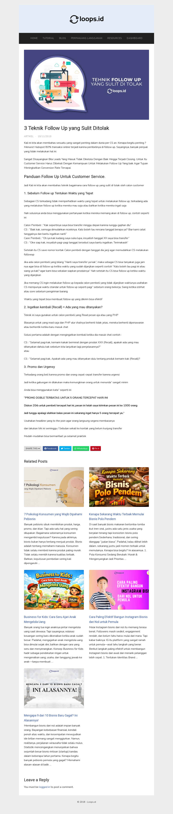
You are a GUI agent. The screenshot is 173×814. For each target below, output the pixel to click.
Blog (62, 38)
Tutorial (48, 38)
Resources (114, 38)
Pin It (96, 448)
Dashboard (135, 38)
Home (34, 38)
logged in (44, 787)
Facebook (51, 448)
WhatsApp (82, 448)
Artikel (29, 136)
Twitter (66, 448)
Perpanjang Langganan (86, 38)
